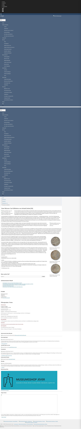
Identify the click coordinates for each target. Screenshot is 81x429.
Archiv (5, 75)
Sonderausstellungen (7, 71)
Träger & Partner (4, 417)
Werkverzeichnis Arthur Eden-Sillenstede (20, 335)
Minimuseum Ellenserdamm (8, 81)
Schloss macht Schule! (7, 62)
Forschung (4, 86)
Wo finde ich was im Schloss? (8, 30)
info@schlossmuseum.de (6, 297)
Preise (3, 4)
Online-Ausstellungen (7, 73)
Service (3, 1)
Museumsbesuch (5, 54)
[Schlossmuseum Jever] (2, 16)
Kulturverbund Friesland (7, 49)
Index (3, 7)
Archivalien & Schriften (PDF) (8, 96)
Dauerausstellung (6, 32)
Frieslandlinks (4, 6)
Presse (3, 5)
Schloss (5, 26)
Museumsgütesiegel (4, 343)
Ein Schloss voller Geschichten (9, 126)
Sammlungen (4, 77)
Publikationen (6, 94)
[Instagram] (3, 10)
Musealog (3, 367)
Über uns (3, 39)
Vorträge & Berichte (7, 188)
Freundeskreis (6, 43)
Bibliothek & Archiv (7, 88)
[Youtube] (3, 11)
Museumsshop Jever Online (5, 390)
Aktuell (3, 101)
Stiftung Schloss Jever (7, 45)
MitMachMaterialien (7, 60)
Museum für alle (6, 58)
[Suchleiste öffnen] (1, 18)
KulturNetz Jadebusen (7, 141)
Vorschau (5, 69)
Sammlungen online (7, 173)
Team (5, 41)
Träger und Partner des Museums (9, 47)
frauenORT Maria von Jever (13, 347)
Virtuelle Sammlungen (7, 79)
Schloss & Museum (5, 24)
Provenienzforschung (7, 90)
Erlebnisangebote (6, 56)
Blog (3, 103)
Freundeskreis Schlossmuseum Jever (7, 355)
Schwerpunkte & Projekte (8, 92)
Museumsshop (6, 64)
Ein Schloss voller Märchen (8, 34)
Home (3, 22)
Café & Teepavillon (7, 66)
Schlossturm (6, 28)
